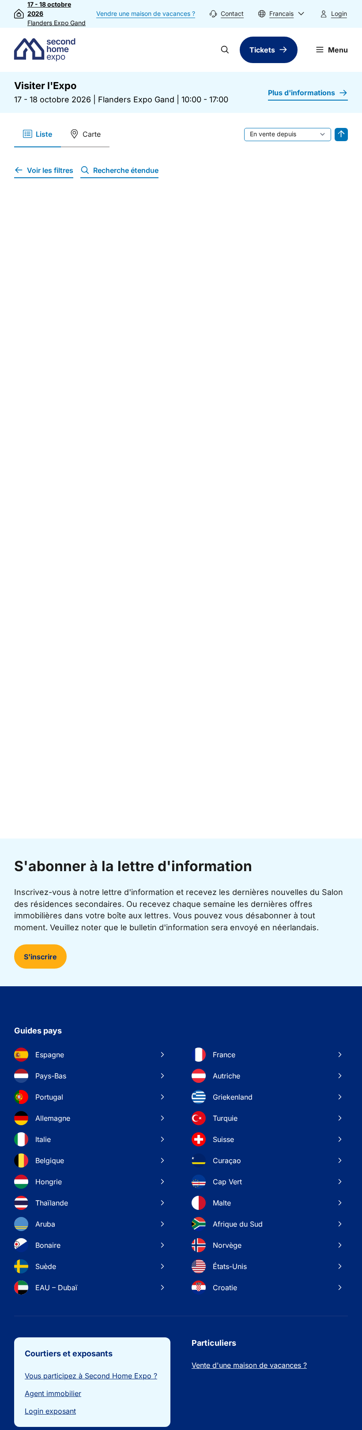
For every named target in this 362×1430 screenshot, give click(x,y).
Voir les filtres (50, 170)
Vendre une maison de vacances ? (145, 13)
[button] (281, 14)
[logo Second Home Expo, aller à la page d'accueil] (46, 50)
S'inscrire (40, 956)
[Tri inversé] (341, 134)
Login (339, 13)
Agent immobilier (53, 1393)
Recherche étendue (125, 170)
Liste (44, 134)
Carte (92, 134)
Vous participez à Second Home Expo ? (91, 1375)
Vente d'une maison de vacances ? (249, 1365)
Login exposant (50, 1411)
